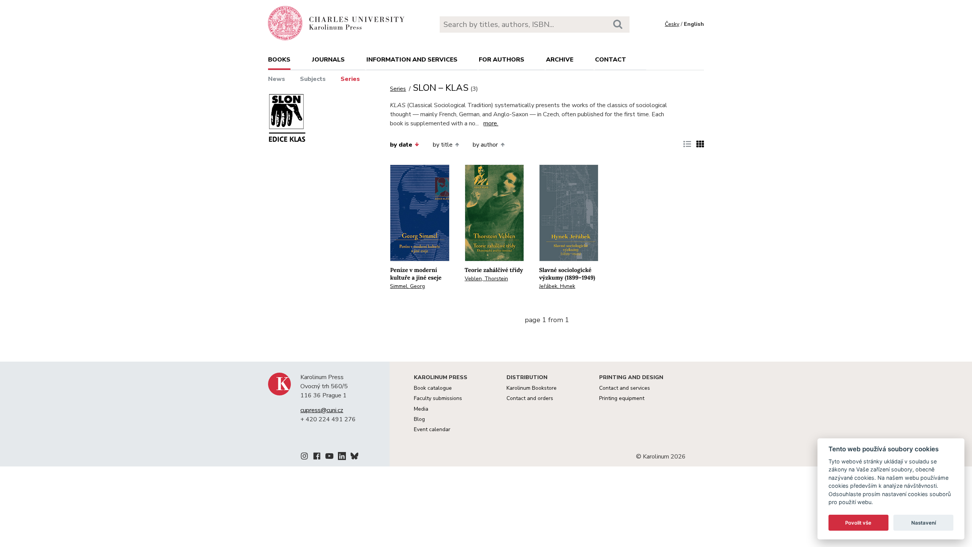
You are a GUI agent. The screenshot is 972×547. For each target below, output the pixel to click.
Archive (559, 59)
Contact (610, 59)
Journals (328, 59)
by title (443, 145)
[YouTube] (329, 457)
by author (485, 145)
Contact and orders (530, 398)
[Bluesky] (354, 457)
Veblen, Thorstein (486, 278)
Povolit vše (858, 523)
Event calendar (432, 429)
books (279, 59)
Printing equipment (621, 398)
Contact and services (624, 388)
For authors (501, 59)
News (276, 79)
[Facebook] (317, 457)
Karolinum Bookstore (532, 388)
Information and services (412, 59)
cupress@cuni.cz (321, 410)
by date (401, 145)
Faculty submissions (438, 398)
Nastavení (923, 523)
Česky (672, 24)
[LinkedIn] (342, 457)
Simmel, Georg (407, 286)
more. (490, 123)
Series (350, 79)
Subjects (313, 79)
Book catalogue (433, 388)
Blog (419, 419)
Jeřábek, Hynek (557, 286)
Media (421, 409)
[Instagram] (304, 457)
